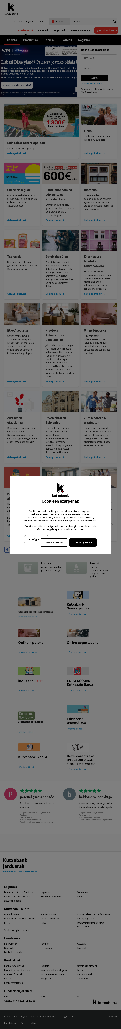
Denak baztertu (54, 542)
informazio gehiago (47, 529)
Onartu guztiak (83, 542)
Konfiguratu (36, 539)
